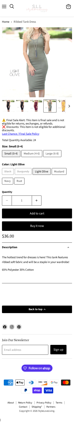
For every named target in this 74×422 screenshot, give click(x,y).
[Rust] (20, 185)
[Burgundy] (24, 176)
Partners (50, 407)
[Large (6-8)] (52, 158)
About (10, 402)
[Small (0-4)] (11, 158)
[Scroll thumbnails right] (68, 106)
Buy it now (37, 226)
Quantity (7, 192)
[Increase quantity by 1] (37, 200)
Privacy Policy (44, 402)
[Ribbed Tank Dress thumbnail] (8, 106)
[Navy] (8, 185)
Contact (23, 407)
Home (5, 21)
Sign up (58, 349)
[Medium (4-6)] (32, 158)
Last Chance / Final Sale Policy (20, 134)
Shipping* (37, 407)
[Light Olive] (42, 176)
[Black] (8, 176)
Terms (59, 402)
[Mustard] (60, 176)
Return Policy (25, 402)
